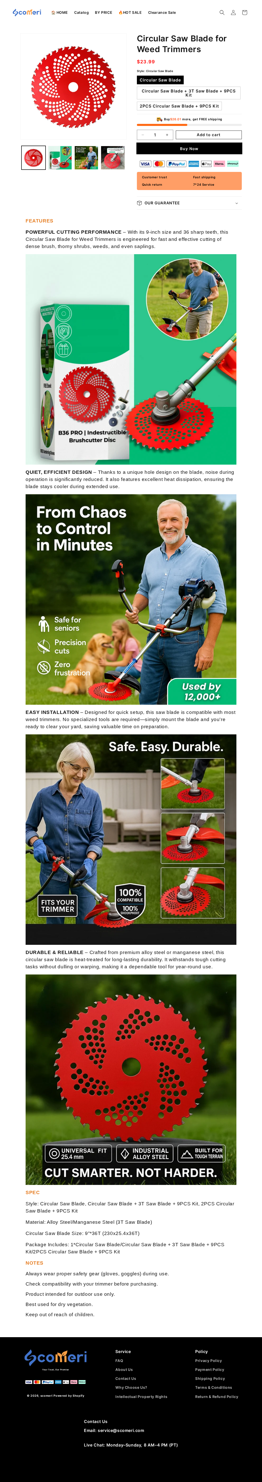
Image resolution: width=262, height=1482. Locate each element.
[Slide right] (117, 86)
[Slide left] (29, 86)
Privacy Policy (208, 1360)
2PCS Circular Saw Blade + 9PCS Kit (179, 106)
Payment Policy (209, 1369)
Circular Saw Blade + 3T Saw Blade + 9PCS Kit (189, 93)
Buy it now (189, 148)
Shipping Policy (210, 1378)
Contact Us (125, 1378)
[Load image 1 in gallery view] (33, 158)
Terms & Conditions (213, 1387)
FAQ (119, 1360)
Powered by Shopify (68, 1395)
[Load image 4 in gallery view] (113, 158)
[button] (81, 12)
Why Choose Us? (131, 1387)
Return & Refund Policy (216, 1396)
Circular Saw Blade (160, 80)
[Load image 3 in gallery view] (86, 158)
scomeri (46, 1395)
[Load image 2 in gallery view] (60, 158)
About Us (124, 1369)
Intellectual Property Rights (141, 1396)
